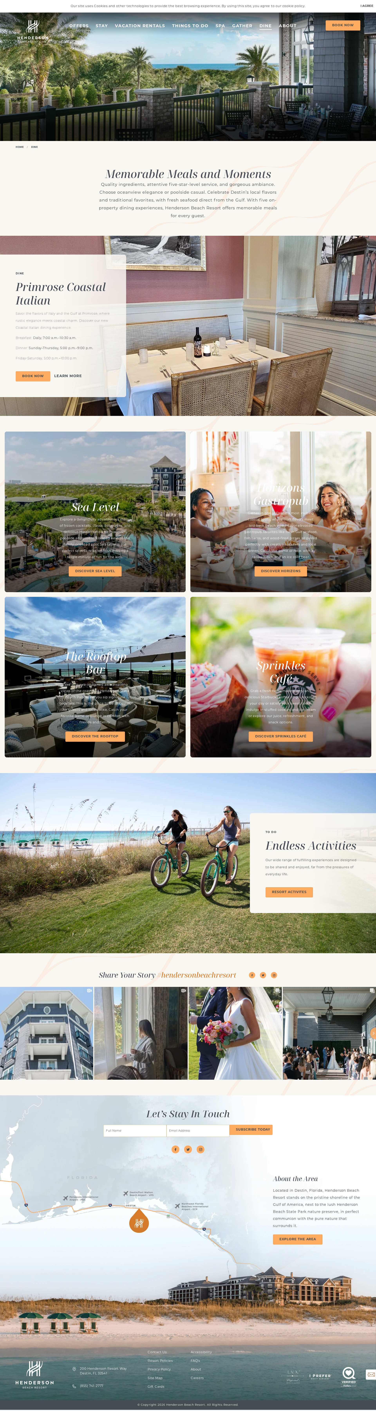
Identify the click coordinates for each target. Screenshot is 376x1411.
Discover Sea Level (95, 571)
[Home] (32, 32)
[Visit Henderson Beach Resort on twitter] (263, 975)
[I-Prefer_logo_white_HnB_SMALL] (320, 1376)
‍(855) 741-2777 (91, 1386)
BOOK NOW (33, 376)
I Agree (367, 6)
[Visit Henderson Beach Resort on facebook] (252, 975)
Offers (79, 26)
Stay (102, 26)
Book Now (343, 25)
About (288, 26)
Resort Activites (289, 892)
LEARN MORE (68, 376)
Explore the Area (297, 1239)
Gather (242, 26)
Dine (265, 26)
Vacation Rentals (140, 26)
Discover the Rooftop (95, 736)
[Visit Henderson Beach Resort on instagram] (274, 975)
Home (20, 147)
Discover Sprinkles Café (280, 736)
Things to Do (190, 26)
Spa (220, 26)
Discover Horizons (281, 571)
